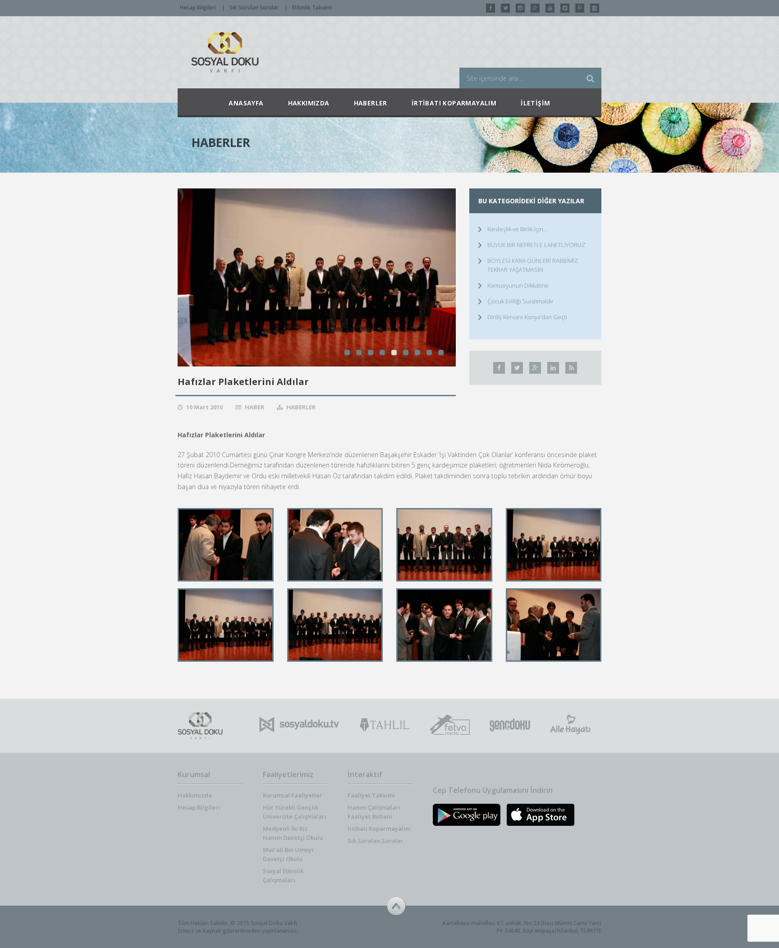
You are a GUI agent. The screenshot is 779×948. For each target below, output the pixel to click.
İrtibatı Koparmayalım (379, 828)
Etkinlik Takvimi (312, 7)
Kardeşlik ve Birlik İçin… (517, 229)
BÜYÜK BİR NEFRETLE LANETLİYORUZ (536, 245)
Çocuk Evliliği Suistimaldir (520, 301)
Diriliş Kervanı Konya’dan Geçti (527, 317)
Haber (254, 407)
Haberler (301, 407)
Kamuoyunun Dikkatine (518, 285)
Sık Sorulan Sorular (254, 7)
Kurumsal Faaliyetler (292, 795)
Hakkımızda (195, 795)
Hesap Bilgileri (198, 7)
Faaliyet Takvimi (371, 795)
